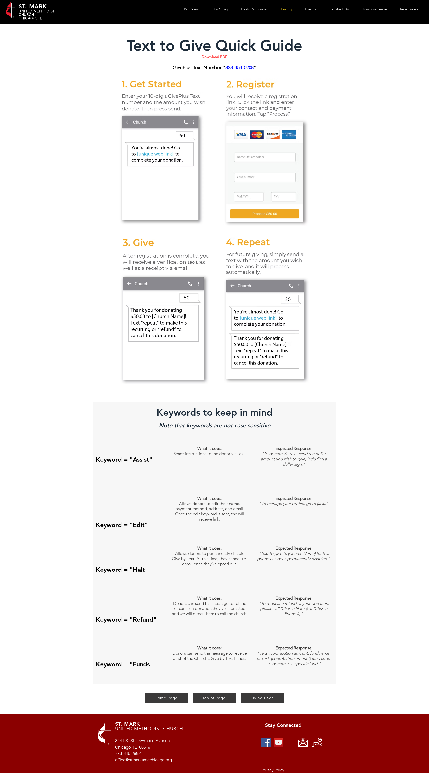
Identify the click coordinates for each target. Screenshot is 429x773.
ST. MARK (127, 724)
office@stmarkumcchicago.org (143, 759)
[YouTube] (278, 742)
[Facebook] (266, 742)
